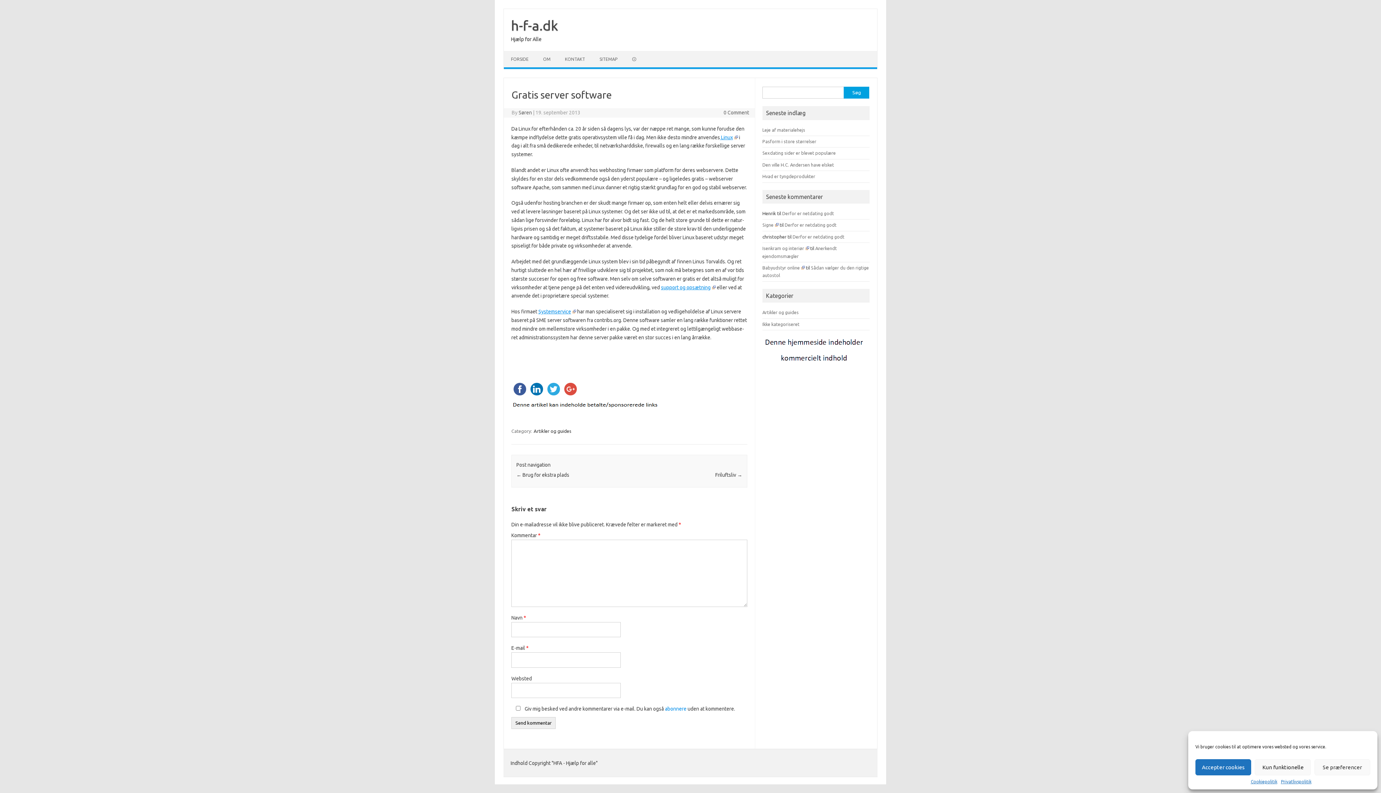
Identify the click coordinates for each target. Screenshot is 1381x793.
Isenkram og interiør (783, 248)
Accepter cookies (1223, 767)
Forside (520, 59)
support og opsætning (686, 287)
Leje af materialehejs (783, 129)
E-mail (520, 648)
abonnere (676, 709)
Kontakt (575, 59)
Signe (768, 224)
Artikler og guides (552, 431)
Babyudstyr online (781, 267)
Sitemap (608, 59)
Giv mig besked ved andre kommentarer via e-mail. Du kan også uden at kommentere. (629, 709)
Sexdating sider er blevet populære (799, 152)
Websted (521, 678)
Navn (518, 618)
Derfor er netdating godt (808, 213)
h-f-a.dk (534, 25)
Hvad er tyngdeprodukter (788, 176)
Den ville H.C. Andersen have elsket (798, 164)
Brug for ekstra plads (542, 475)
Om (547, 59)
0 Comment (736, 112)
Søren (525, 112)
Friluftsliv (728, 475)
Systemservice (554, 311)
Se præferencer (1342, 767)
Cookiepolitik (1264, 781)
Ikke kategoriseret (780, 324)
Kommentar (526, 535)
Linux (726, 137)
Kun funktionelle (1283, 767)
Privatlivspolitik (1296, 781)
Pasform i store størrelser (789, 141)
